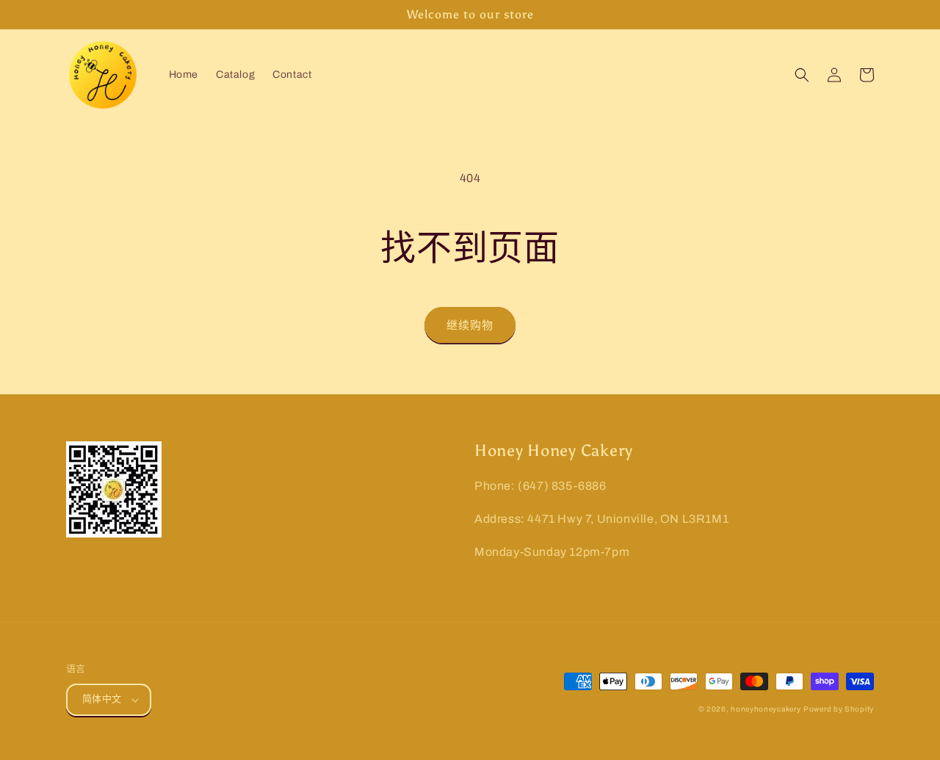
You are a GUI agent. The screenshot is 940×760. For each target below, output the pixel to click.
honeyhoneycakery (765, 709)
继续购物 (470, 325)
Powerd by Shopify (838, 709)
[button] (802, 75)
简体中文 (102, 699)
